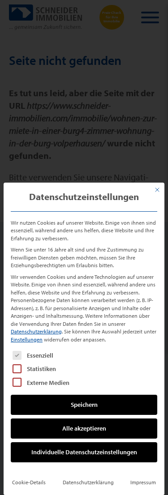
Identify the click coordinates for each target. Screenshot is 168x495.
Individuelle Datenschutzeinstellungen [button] (84, 452)
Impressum (143, 482)
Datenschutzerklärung (36, 331)
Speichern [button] (84, 405)
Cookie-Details (29, 482)
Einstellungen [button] (27, 339)
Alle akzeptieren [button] (84, 428)
